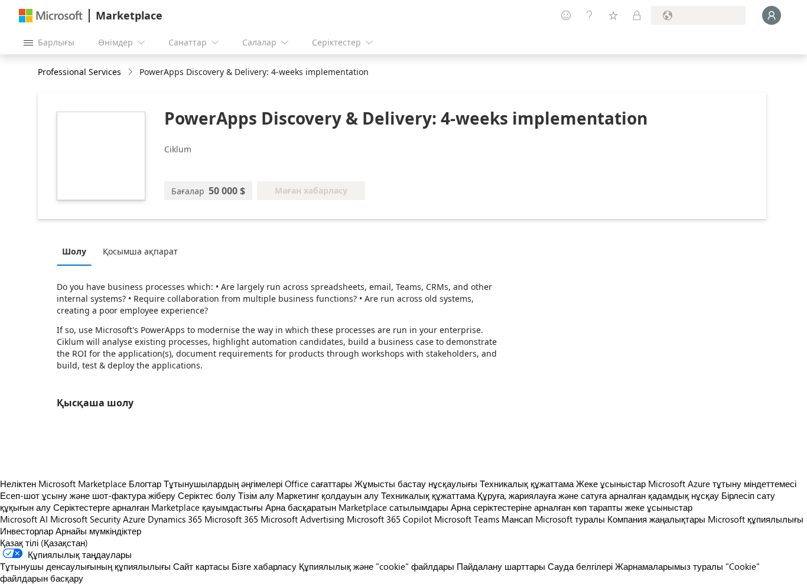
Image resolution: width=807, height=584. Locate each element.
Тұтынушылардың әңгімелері (223, 484)
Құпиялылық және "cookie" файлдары (376, 566)
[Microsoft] (51, 15)
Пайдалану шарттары (501, 566)
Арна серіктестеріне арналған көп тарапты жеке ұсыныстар (571, 507)
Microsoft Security (85, 519)
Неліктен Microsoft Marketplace (63, 484)
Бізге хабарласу (264, 566)
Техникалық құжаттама (527, 484)
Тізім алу (256, 495)
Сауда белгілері (580, 566)
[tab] (77, 251)
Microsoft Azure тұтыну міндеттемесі (722, 484)
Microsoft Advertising (302, 519)
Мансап (517, 519)
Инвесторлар (26, 531)
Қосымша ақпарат (140, 251)
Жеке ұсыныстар (611, 484)
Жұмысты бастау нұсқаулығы (415, 484)
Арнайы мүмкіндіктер (98, 531)
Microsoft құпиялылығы (755, 519)
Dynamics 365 (175, 519)
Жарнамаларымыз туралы (669, 566)
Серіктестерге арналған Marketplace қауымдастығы (158, 507)
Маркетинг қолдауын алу (327, 495)
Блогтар (145, 484)
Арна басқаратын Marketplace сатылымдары (356, 507)
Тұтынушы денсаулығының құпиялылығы (85, 566)
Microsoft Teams (466, 519)
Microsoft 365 (231, 519)
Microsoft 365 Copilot (389, 519)
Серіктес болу (207, 495)
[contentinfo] (131, 72)
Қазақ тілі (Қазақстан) (44, 543)
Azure (134, 519)
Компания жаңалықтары (656, 519)
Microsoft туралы (570, 519)
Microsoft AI (24, 519)
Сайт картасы (201, 566)
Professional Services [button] (79, 71)
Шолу (74, 251)
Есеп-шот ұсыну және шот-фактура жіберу (87, 495)
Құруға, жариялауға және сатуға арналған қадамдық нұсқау (598, 495)
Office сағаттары (318, 484)
